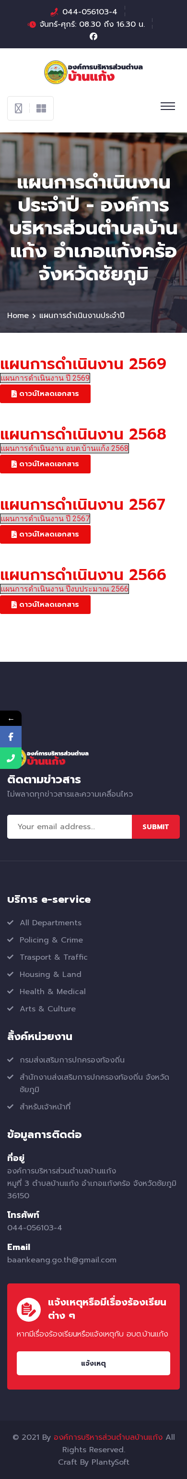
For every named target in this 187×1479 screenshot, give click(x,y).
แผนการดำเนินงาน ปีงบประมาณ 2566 (64, 588)
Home (18, 315)
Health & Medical (53, 991)
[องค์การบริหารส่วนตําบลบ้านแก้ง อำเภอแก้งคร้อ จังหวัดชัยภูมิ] (93, 71)
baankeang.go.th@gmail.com (62, 1260)
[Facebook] (11, 736)
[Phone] (11, 758)
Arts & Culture (48, 1009)
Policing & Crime (51, 940)
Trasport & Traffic (54, 957)
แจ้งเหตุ (93, 1363)
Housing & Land (51, 974)
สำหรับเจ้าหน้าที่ (45, 1107)
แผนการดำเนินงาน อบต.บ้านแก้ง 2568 (64, 448)
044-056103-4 (89, 12)
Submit (155, 827)
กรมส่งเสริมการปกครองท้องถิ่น (72, 1060)
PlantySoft (110, 1462)
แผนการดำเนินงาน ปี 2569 (45, 378)
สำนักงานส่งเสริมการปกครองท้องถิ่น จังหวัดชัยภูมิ (94, 1084)
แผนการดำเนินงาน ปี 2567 (45, 518)
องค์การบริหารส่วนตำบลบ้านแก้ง (108, 1437)
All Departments (51, 923)
